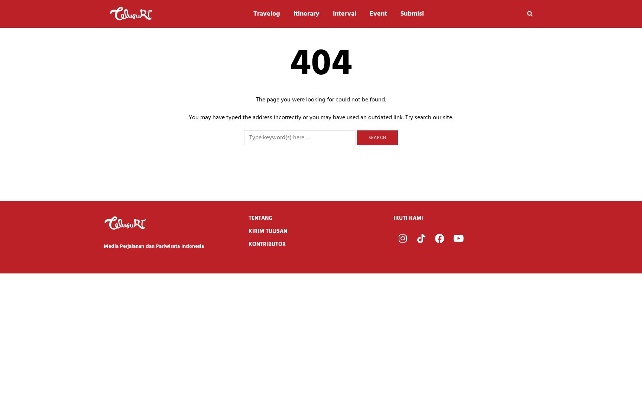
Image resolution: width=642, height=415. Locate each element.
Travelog (266, 14)
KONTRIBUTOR (267, 244)
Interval (344, 14)
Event (378, 14)
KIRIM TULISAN (268, 231)
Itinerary (307, 14)
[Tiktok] (421, 238)
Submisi (412, 14)
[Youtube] (458, 238)
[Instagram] (402, 238)
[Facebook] (440, 238)
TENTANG (261, 218)
